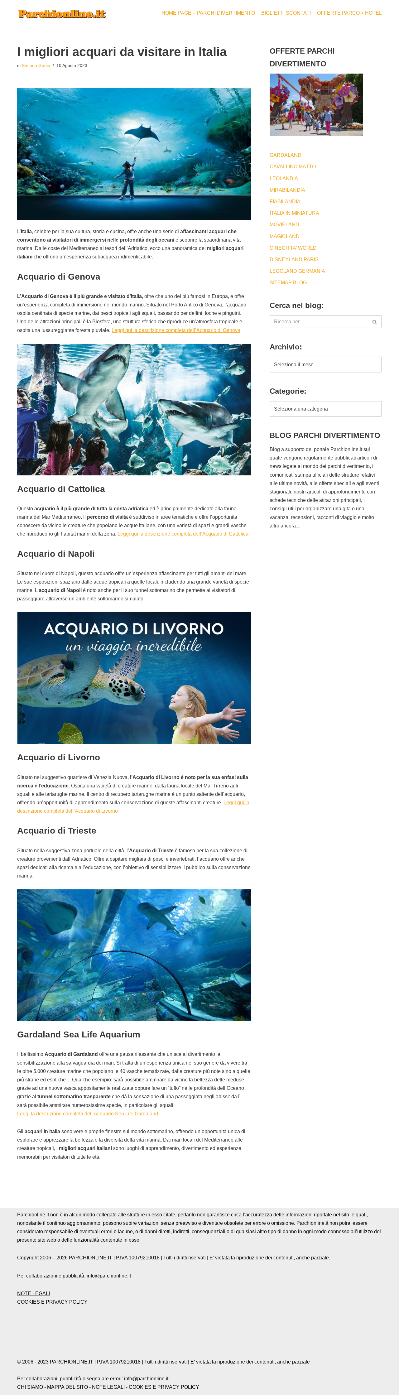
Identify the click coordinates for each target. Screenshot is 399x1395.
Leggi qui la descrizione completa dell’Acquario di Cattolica (183, 533)
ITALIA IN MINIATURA (294, 213)
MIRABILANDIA (287, 190)
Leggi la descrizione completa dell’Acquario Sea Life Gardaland (87, 1113)
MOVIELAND (284, 224)
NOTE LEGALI (33, 1293)
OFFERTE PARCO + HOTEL (349, 13)
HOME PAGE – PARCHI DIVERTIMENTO (208, 13)
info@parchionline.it (146, 1378)
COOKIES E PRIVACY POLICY (52, 1302)
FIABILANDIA (285, 201)
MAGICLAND (285, 236)
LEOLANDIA (284, 178)
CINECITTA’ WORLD (293, 248)
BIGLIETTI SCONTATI (286, 13)
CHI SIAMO (30, 1387)
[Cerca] (375, 321)
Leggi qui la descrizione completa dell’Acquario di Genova (176, 330)
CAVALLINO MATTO (293, 166)
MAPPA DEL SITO (67, 1387)
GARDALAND (285, 155)
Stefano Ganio (36, 65)
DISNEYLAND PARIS (294, 259)
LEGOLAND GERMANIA (297, 271)
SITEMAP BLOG (288, 282)
